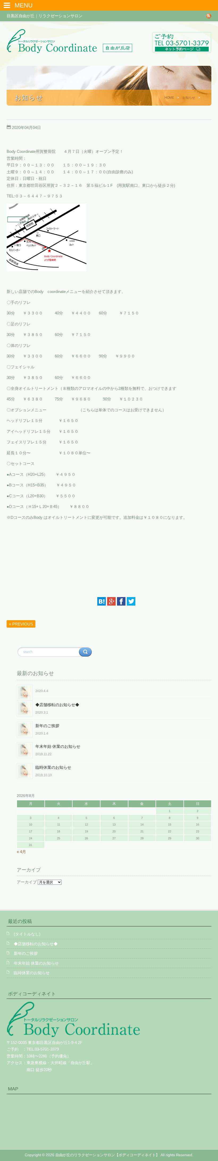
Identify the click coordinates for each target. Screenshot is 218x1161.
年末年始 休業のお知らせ (57, 746)
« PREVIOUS (21, 624)
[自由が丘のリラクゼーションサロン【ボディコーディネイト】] (69, 51)
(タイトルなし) (27, 934)
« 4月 (21, 851)
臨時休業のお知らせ (53, 767)
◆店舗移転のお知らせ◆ (57, 704)
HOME (169, 98)
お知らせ (188, 98)
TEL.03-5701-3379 (43, 1049)
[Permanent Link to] (114, 686)
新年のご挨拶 (47, 725)
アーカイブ (27, 882)
